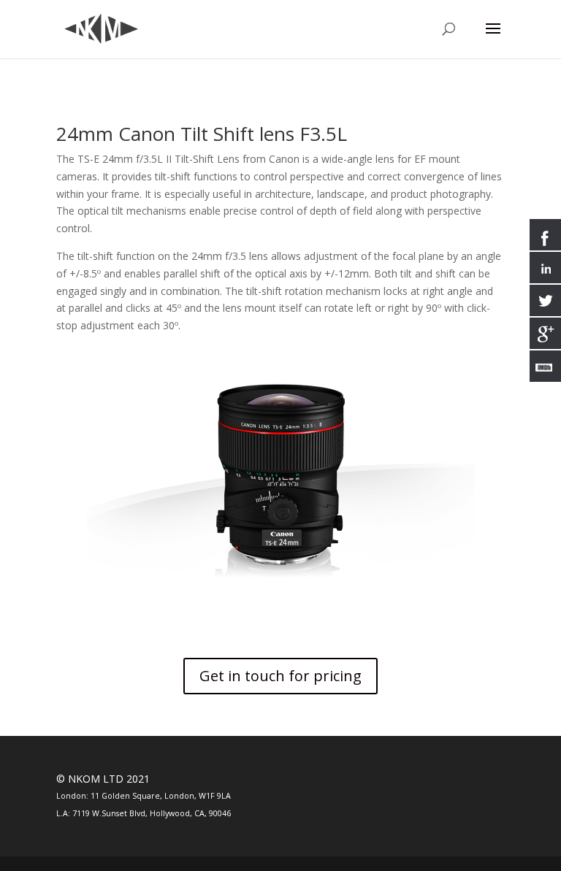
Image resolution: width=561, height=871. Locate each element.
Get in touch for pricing (280, 676)
